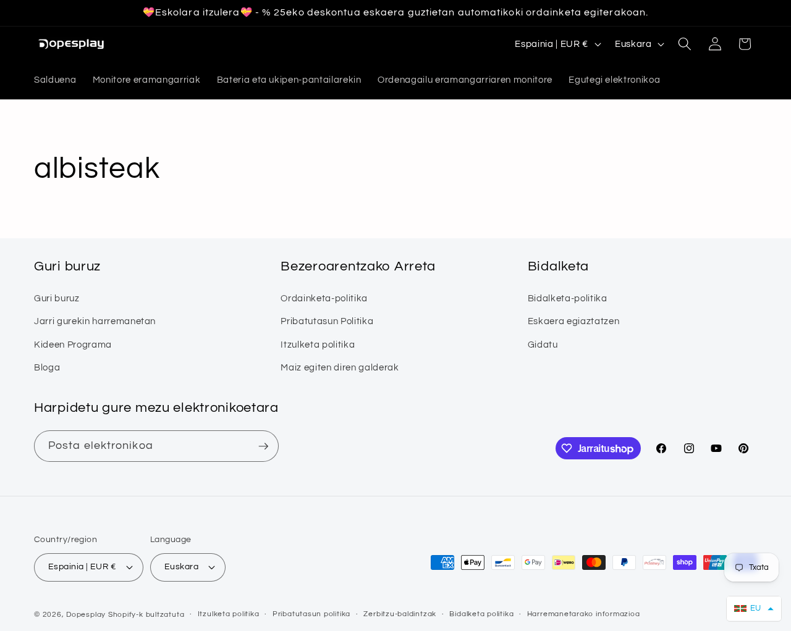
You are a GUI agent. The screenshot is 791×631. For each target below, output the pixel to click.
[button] (685, 44)
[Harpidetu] (263, 446)
